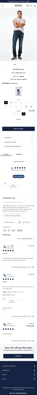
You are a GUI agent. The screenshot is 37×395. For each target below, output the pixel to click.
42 (26, 107)
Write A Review (18, 176)
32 (26, 102)
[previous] (2, 35)
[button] (18, 393)
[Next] (35, 64)
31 (21, 102)
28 (6, 102)
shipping (19, 230)
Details (27, 1)
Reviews (6, 154)
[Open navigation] (2, 5)
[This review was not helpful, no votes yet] (32, 267)
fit (8, 230)
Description (8, 137)
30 (16, 102)
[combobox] (25, 238)
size (5, 230)
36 (11, 107)
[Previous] (1, 64)
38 (16, 107)
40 (21, 107)
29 (11, 102)
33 (31, 102)
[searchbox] (10, 222)
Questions (19, 154)
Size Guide (32, 110)
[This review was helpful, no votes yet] (29, 267)
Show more (7, 235)
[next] (35, 35)
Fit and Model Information (12, 146)
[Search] (31, 6)
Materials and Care (10, 142)
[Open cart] (34, 6)
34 (6, 107)
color (13, 230)
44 (31, 107)
